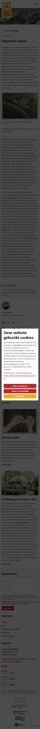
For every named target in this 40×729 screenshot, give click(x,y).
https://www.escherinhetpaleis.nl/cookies (19, 376)
